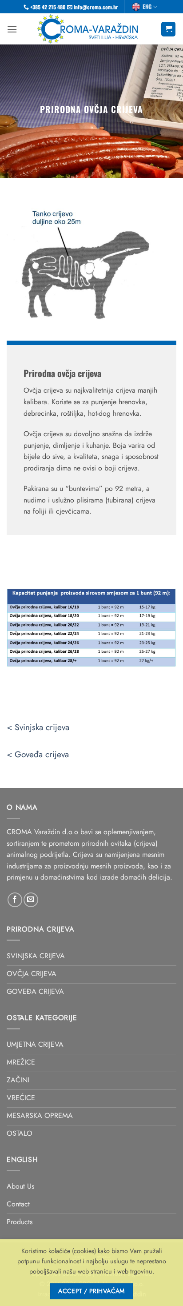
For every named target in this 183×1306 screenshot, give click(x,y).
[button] (12, 29)
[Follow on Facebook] (15, 899)
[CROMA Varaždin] (89, 28)
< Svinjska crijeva (38, 727)
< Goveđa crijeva (38, 754)
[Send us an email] (31, 899)
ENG (147, 6)
